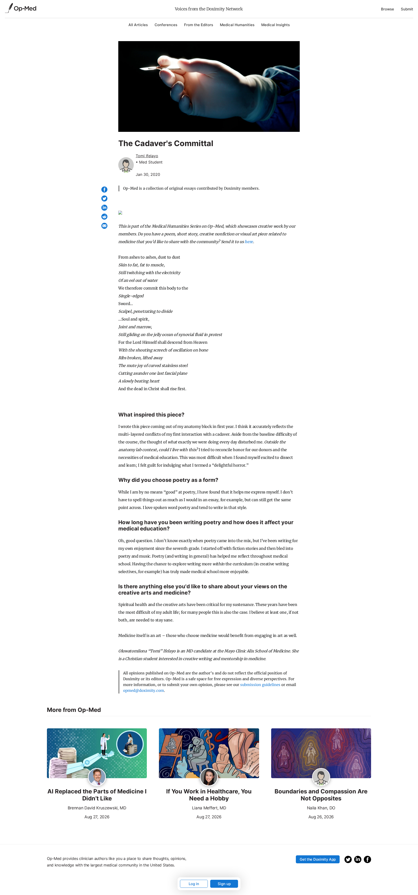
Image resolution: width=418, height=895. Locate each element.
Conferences (166, 25)
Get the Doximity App (318, 859)
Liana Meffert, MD (209, 808)
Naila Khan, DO (321, 808)
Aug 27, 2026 (78, 816)
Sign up (224, 883)
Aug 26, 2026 (302, 816)
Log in (194, 883)
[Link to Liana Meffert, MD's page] (209, 777)
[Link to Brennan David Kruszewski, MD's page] (97, 777)
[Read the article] (97, 753)
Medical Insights (275, 25)
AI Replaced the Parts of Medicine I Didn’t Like (97, 795)
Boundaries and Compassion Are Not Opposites (321, 795)
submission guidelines (260, 684)
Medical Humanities (237, 25)
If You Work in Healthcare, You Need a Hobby (209, 795)
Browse (387, 9)
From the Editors (198, 25)
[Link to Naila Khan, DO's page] (321, 777)
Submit (407, 9)
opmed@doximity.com (143, 690)
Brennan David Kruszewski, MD (97, 808)
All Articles (138, 25)
